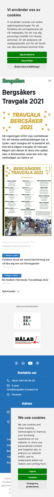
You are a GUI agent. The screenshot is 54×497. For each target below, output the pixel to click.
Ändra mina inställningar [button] (27, 66)
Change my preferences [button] (32, 485)
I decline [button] (32, 477)
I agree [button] (32, 471)
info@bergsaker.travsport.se (16, 246)
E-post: (22, 388)
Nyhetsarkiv (9, 291)
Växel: (23, 381)
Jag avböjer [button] (27, 60)
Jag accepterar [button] (27, 54)
